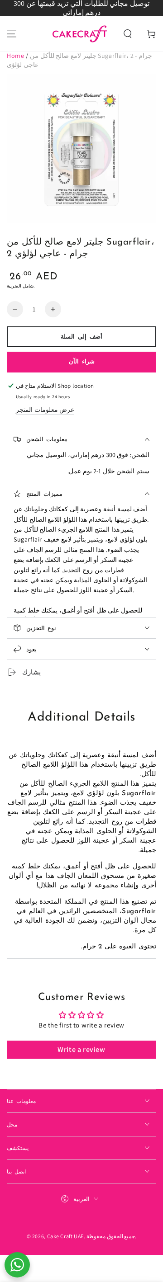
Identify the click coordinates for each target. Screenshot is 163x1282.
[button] (127, 34)
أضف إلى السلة (81, 337)
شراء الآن (82, 362)
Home (15, 56)
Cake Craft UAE (65, 1236)
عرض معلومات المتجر (45, 409)
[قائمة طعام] (12, 34)
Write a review (81, 1049)
